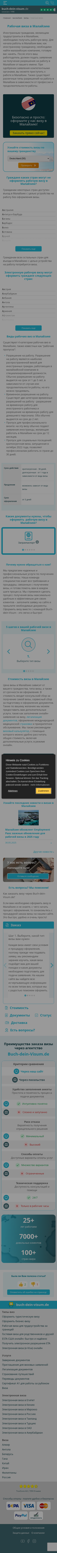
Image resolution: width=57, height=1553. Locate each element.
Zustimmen (43, 791)
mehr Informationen (40, 785)
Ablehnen (13, 791)
